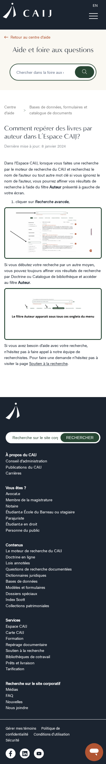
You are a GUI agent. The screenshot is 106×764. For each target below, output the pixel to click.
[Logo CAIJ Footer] (13, 412)
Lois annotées (18, 562)
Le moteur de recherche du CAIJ (34, 550)
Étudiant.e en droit (21, 524)
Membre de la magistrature (29, 499)
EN (95, 5)
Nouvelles (14, 701)
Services (13, 620)
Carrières (13, 473)
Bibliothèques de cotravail (28, 656)
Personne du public (23, 530)
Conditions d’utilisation (52, 734)
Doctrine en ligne (20, 557)
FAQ (9, 695)
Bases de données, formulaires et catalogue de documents (58, 109)
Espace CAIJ (16, 626)
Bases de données (22, 581)
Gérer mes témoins (21, 728)
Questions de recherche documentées (39, 569)
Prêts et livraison (20, 662)
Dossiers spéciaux (21, 593)
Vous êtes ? (16, 487)
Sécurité (12, 740)
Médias (12, 689)
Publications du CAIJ (24, 467)
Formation (14, 638)
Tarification (15, 668)
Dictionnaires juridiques (26, 575)
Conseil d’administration (26, 461)
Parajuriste (15, 518)
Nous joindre (17, 707)
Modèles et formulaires (25, 587)
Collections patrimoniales (27, 605)
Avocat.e (13, 493)
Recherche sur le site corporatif (33, 683)
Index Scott (15, 599)
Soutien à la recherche (48, 363)
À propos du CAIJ (21, 454)
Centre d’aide (10, 109)
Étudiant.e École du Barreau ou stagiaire (40, 511)
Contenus (14, 544)
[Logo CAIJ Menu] (27, 11)
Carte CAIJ (15, 632)
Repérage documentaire (26, 644)
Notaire (12, 506)
